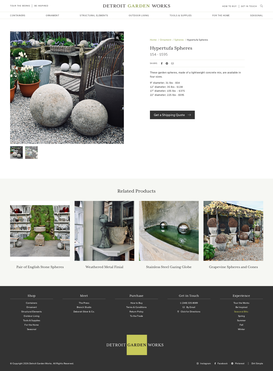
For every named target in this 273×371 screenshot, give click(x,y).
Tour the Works (20, 6)
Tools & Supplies (181, 15)
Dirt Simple (257, 363)
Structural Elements (94, 15)
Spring (241, 316)
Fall (241, 325)
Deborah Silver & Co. (84, 311)
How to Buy (229, 6)
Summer (241, 320)
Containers (17, 15)
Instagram (205, 363)
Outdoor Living (139, 15)
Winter (241, 329)
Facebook (222, 363)
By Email (190, 307)
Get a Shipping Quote (169, 115)
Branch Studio (84, 307)
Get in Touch (249, 6)
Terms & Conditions (136, 307)
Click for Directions (190, 311)
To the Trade (136, 316)
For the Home (221, 15)
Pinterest (239, 363)
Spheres (179, 39)
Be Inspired (41, 6)
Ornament (52, 15)
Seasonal (256, 15)
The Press (84, 303)
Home (153, 39)
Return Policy (136, 311)
